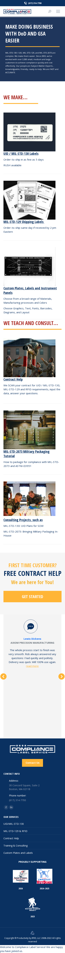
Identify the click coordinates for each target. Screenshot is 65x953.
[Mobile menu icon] (58, 11)
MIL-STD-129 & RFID (15, 831)
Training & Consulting (15, 845)
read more (32, 666)
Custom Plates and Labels (18, 852)
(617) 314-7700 (34, 3)
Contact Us (33, 762)
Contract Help (11, 838)
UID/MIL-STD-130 (13, 823)
